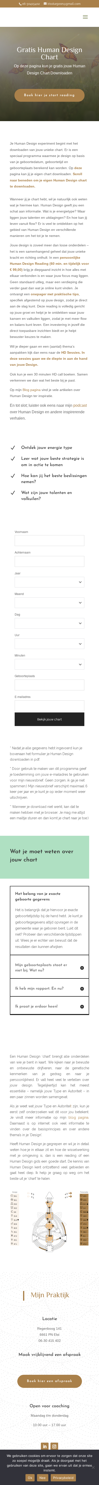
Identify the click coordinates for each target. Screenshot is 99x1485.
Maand (19, 594)
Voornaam (21, 532)
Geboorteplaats (25, 676)
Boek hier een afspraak (49, 1381)
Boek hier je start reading (49, 95)
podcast (80, 405)
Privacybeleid (63, 1478)
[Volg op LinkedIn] (45, 1446)
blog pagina (78, 1117)
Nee (42, 1478)
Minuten (20, 655)
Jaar (17, 573)
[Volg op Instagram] (54, 1446)
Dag (17, 614)
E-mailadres (23, 697)
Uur (17, 635)
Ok (30, 1478)
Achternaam (23, 552)
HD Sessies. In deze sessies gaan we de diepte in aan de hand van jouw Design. (48, 359)
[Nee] (93, 1467)
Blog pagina (31, 390)
